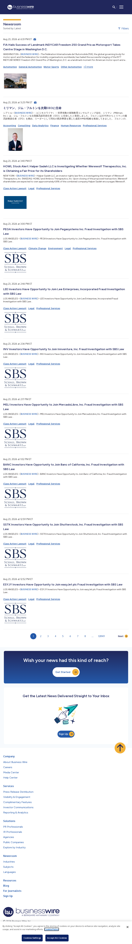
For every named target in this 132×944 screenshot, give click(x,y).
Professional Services (95, 125)
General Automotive (30, 66)
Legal (31, 188)
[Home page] (20, 7)
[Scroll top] (120, 747)
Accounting (9, 125)
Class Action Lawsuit (14, 188)
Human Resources (71, 125)
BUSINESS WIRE (29, 54)
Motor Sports (51, 66)
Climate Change (37, 248)
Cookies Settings (32, 938)
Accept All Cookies (57, 938)
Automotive (10, 66)
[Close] (127, 927)
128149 (101, 636)
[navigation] (121, 7)
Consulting (24, 125)
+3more (88, 66)
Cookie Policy (52, 929)
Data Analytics (40, 125)
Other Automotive (71, 66)
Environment (55, 248)
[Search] (114, 7)
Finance (54, 125)
